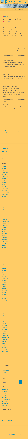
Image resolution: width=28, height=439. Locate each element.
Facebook (5, 148)
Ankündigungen (5, 370)
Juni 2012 (4, 247)
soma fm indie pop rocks (7, 420)
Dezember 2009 (5, 306)
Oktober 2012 (5, 241)
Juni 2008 (4, 343)
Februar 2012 (5, 253)
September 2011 (5, 264)
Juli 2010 (4, 292)
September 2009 (5, 313)
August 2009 (4, 315)
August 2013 (4, 229)
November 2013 (5, 223)
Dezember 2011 (5, 257)
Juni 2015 (4, 196)
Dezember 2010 (5, 282)
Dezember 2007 (5, 355)
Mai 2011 (4, 272)
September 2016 (5, 178)
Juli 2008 (4, 341)
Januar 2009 (4, 329)
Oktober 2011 (5, 262)
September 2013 (5, 227)
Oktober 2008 (5, 335)
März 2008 (4, 349)
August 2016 (4, 180)
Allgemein (8, 9)
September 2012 (5, 243)
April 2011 (4, 274)
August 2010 (4, 290)
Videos (3, 374)
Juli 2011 (4, 268)
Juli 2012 (4, 245)
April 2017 (4, 170)
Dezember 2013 (5, 221)
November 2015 (5, 192)
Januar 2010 (4, 304)
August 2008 (4, 339)
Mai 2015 (4, 198)
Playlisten (4, 372)
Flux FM (4, 416)
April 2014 (4, 217)
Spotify (4, 151)
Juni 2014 (4, 213)
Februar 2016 (5, 188)
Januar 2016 (4, 190)
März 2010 (4, 300)
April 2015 (4, 200)
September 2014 (5, 207)
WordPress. (18, 434)
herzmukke (4, 393)
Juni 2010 (4, 294)
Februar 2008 (5, 351)
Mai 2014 (4, 215)
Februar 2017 (5, 172)
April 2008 (4, 347)
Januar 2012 (4, 255)
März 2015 (4, 202)
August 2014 (4, 209)
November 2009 (5, 309)
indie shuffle (4, 397)
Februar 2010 (5, 302)
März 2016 (4, 186)
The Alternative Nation (6, 403)
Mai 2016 (4, 184)
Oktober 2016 (5, 176)
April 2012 (4, 251)
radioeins (4, 418)
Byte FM (4, 414)
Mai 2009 (4, 321)
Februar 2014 (5, 219)
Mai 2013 (4, 231)
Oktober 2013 (5, 225)
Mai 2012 (4, 249)
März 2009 (4, 325)
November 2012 (5, 239)
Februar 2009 (5, 327)
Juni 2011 (4, 270)
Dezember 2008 (5, 331)
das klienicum (5, 391)
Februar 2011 (5, 278)
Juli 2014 (4, 211)
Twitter (4, 155)
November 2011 (5, 260)
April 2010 (4, 298)
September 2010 (5, 288)
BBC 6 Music (4, 412)
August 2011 (4, 266)
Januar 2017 (4, 174)
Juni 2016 (4, 182)
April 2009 (4, 323)
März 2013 (4, 233)
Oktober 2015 (5, 194)
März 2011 (4, 276)
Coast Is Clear (5, 389)
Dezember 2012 (5, 237)
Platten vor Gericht (6, 399)
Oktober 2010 (5, 286)
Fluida (13, 434)
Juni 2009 (4, 319)
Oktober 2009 (5, 311)
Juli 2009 (4, 317)
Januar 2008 (4, 353)
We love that (4, 405)
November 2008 (5, 333)
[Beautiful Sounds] (2, 2)
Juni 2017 (4, 168)
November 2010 (5, 284)
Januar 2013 (4, 235)
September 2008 (5, 337)
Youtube (4, 158)
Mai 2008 (4, 345)
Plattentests (4, 401)
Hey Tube (4, 395)
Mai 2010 (4, 296)
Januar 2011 (4, 280)
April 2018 (4, 166)
